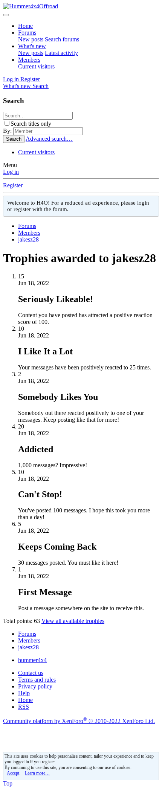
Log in (11, 172)
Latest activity (61, 53)
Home (25, 26)
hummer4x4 (32, 660)
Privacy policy (35, 686)
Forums (27, 32)
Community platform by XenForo (79, 721)
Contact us (30, 673)
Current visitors (36, 66)
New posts (30, 39)
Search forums (62, 39)
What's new (32, 46)
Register (13, 185)
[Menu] (6, 15)
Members (29, 59)
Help (24, 693)
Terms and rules (37, 679)
